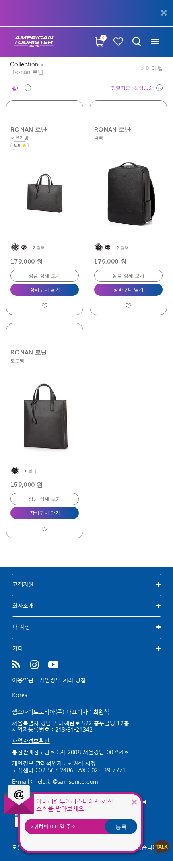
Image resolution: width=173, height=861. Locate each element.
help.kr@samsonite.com (66, 781)
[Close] (134, 802)
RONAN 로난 (28, 129)
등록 (121, 826)
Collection (25, 65)
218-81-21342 (74, 729)
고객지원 (22, 584)
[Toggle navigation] (154, 41)
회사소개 (22, 605)
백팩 (98, 137)
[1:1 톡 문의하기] (162, 847)
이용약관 (22, 680)
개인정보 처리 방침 (62, 680)
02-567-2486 (56, 770)
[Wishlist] (118, 41)
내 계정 (21, 627)
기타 (17, 648)
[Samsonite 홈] (34, 42)
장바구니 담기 (45, 290)
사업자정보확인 (30, 740)
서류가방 (19, 137)
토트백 (17, 360)
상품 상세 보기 (45, 276)
